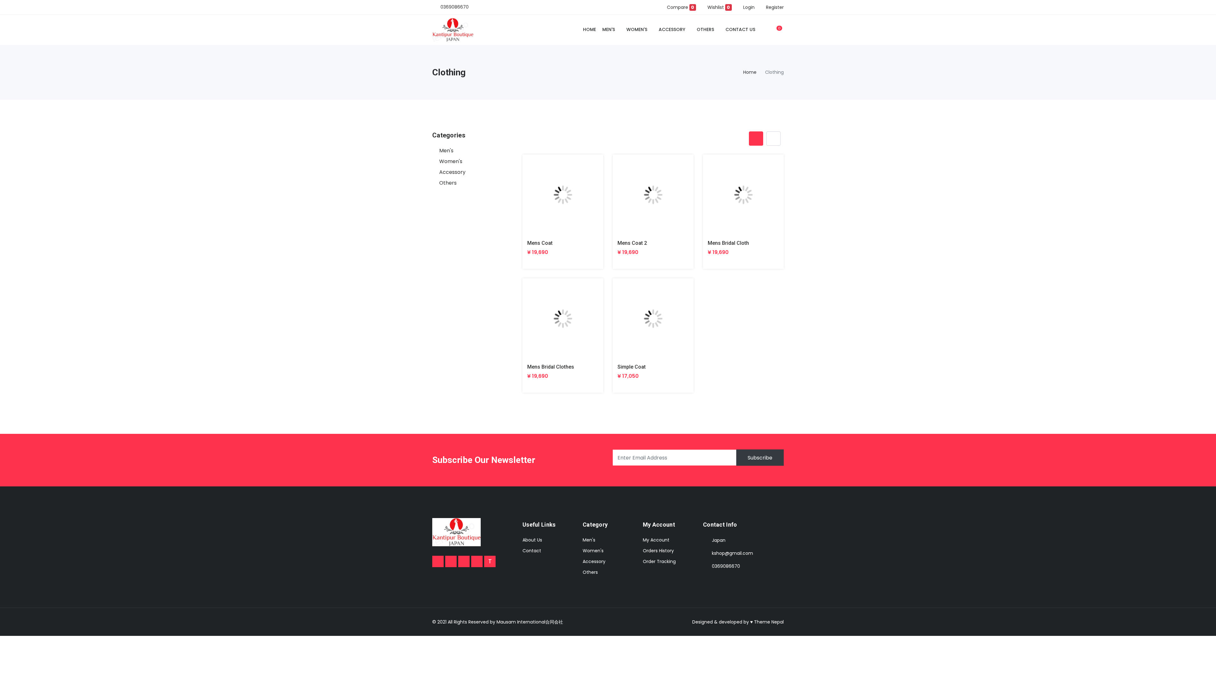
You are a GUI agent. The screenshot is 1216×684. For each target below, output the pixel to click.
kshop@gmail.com (732, 553)
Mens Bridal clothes (550, 367)
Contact (531, 551)
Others (705, 29)
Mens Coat (540, 243)
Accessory (672, 29)
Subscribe (760, 457)
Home (589, 29)
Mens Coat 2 (632, 243)
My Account (656, 540)
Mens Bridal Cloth (728, 243)
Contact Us (740, 29)
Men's (608, 29)
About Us (532, 540)
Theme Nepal (769, 622)
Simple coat (632, 367)
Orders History (658, 551)
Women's (636, 29)
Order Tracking (659, 561)
